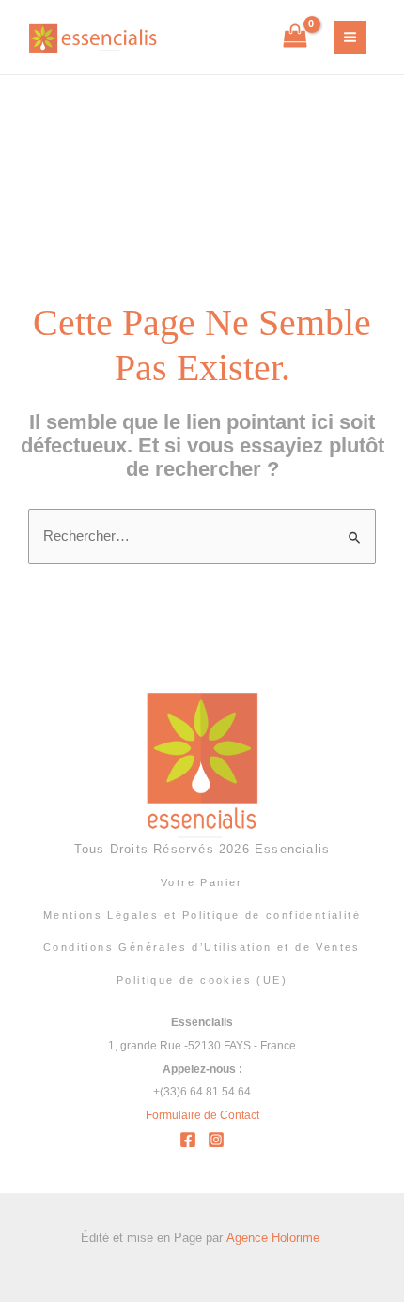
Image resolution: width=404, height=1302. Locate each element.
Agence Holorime (274, 1238)
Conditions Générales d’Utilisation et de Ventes (202, 947)
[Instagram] (216, 1139)
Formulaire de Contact (202, 1115)
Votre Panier (202, 882)
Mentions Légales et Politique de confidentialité (202, 915)
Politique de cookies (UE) (202, 980)
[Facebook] (187, 1139)
